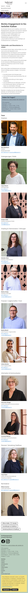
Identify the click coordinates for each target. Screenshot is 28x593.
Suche (2, 6)
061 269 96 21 (4, 439)
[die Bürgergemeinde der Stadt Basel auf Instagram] (8, 541)
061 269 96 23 (4, 405)
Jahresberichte (4, 564)
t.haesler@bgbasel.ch (14, 479)
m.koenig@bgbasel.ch (6, 296)
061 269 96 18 (4, 223)
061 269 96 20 (4, 152)
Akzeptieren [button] (6, 589)
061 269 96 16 (4, 333)
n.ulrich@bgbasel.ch (6, 263)
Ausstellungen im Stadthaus (9, 526)
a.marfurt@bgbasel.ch (6, 441)
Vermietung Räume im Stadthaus (10, 529)
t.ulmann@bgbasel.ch (6, 190)
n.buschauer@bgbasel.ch (14, 152)
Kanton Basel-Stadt (5, 573)
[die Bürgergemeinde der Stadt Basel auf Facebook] (3, 541)
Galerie (3, 562)
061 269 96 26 (4, 490)
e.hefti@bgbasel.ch (5, 224)
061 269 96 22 (4, 261)
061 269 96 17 (4, 367)
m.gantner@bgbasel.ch (14, 490)
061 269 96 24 (4, 479)
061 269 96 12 (4, 295)
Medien (3, 560)
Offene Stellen (6, 523)
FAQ (2, 572)
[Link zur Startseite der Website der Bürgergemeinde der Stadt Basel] (8, 3)
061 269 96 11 (4, 189)
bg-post (3, 565)
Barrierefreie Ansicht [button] (6, 8)
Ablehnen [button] (14, 589)
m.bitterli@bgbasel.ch (6, 335)
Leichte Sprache (4, 10)
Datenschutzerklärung (7, 586)
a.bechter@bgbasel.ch (6, 369)
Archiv (2, 568)
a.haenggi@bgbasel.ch (6, 407)
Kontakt (8, 6)
